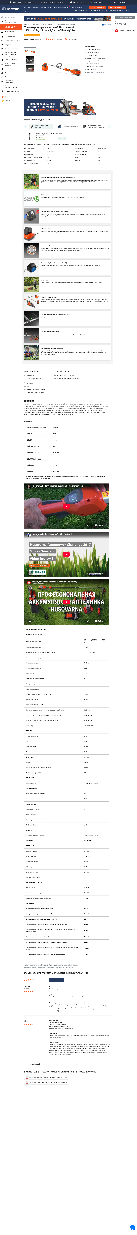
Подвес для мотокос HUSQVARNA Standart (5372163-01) (49, 134)
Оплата (43, 7)
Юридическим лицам (61, 7)
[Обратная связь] (132, 1227)
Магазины (27, 7)
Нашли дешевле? (77, 7)
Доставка (36, 7)
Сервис (50, 7)
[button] (30, 45)
